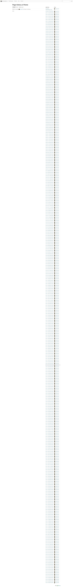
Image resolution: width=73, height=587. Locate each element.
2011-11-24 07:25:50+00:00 (49, 366)
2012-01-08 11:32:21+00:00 (49, 152)
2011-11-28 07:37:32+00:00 (49, 345)
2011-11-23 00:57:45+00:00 (49, 481)
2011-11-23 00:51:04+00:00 (49, 489)
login (71, 1)
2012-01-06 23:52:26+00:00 (49, 157)
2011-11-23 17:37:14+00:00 (49, 403)
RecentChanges (11, 1)
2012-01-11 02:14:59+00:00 (49, 139)
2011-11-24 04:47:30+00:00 (49, 378)
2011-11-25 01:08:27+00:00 (49, 356)
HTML (17, 7)
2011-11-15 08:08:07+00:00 (49, 521)
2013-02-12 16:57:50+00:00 (49, 34)
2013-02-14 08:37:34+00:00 (49, 27)
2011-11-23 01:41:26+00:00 (49, 459)
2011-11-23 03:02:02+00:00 (49, 434)
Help (18, 1)
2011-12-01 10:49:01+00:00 (49, 273)
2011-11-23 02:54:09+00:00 (49, 439)
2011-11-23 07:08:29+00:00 (49, 408)
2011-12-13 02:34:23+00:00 (49, 198)
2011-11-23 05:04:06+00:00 (49, 419)
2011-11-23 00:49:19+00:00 (49, 494)
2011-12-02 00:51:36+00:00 (49, 263)
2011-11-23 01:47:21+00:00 (49, 451)
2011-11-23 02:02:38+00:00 (49, 444)
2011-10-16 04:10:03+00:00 (49, 549)
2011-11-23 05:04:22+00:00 (49, 418)
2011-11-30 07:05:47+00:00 (49, 305)
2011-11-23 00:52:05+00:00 (49, 487)
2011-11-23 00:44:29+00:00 (49, 504)
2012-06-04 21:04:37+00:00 (49, 110)
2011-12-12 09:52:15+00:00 (49, 212)
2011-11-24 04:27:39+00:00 (49, 386)
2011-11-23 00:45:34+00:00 (49, 501)
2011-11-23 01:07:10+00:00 (49, 469)
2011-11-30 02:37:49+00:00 (49, 325)
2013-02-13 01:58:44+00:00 (49, 29)
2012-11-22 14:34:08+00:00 (49, 59)
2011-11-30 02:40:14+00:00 (49, 323)
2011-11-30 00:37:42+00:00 (49, 331)
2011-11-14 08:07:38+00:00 (49, 524)
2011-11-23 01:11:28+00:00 (49, 466)
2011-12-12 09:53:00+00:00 (49, 208)
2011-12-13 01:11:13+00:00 (49, 200)
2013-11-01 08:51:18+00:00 (49, 19)
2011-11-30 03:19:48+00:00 (49, 306)
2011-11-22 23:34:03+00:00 (49, 516)
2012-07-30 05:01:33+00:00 (49, 82)
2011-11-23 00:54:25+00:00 (49, 484)
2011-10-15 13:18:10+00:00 (49, 554)
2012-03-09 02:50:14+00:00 (49, 124)
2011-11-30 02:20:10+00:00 (49, 330)
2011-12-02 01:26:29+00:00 (49, 255)
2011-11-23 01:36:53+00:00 (49, 461)
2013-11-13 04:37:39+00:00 (49, 12)
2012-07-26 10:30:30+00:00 (49, 92)
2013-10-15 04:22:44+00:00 (49, 26)
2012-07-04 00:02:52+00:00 (49, 99)
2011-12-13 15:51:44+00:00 (49, 195)
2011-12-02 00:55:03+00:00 (49, 258)
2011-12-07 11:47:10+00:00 (49, 220)
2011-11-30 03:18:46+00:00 (49, 308)
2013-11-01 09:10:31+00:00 (49, 16)
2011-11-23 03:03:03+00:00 (49, 433)
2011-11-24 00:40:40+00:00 (49, 393)
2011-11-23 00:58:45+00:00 (49, 476)
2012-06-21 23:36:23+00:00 (49, 105)
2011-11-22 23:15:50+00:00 (49, 517)
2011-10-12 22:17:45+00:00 (49, 567)
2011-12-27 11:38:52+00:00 (49, 175)
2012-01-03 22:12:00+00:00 (49, 167)
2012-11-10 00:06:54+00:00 (49, 64)
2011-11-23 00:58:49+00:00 (49, 474)
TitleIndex (15, 1)
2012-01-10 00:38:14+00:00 (49, 149)
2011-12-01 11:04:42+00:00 (49, 270)
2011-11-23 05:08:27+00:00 (49, 411)
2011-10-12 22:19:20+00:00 (49, 562)
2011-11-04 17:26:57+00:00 (49, 531)
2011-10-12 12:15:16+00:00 (49, 574)
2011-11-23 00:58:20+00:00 (49, 479)
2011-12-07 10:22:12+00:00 (49, 223)
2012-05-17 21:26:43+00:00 (49, 114)
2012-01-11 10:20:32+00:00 (49, 135)
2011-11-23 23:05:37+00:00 (49, 398)
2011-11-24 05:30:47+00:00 (49, 371)
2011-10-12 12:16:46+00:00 (49, 572)
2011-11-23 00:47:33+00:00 (49, 499)
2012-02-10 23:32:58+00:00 (49, 127)
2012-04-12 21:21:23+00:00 (49, 120)
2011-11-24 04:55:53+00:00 (49, 376)
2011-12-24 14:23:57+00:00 (49, 180)
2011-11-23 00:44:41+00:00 (49, 502)
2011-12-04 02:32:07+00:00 (49, 250)
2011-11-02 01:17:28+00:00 (49, 534)
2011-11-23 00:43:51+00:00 (49, 507)
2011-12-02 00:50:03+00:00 (49, 265)
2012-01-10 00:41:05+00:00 (49, 145)
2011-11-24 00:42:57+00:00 (49, 391)
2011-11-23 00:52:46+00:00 (49, 486)
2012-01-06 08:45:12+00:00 (49, 162)
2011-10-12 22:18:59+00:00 (49, 564)
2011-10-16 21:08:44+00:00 (49, 542)
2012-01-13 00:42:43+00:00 (49, 132)
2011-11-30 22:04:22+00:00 (49, 291)
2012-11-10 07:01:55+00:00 (49, 62)
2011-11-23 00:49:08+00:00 (49, 496)
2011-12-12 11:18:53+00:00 (49, 205)
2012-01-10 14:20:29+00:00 (49, 144)
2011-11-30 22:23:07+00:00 (49, 285)
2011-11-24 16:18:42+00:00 (49, 363)
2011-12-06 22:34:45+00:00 (49, 230)
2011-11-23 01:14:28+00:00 (49, 464)
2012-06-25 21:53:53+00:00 (49, 102)
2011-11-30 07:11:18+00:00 (49, 300)
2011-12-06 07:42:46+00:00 (49, 235)
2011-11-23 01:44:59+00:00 (49, 456)
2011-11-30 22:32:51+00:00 (49, 278)
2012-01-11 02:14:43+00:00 (49, 140)
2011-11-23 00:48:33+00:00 (49, 497)
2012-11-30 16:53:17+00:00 (49, 57)
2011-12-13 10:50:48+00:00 (49, 197)
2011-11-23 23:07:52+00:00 (49, 396)
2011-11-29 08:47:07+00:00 (49, 336)
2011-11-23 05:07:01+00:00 (49, 413)
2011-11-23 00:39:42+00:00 (49, 512)
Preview (14, 7)
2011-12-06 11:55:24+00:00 (49, 232)
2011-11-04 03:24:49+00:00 (49, 532)
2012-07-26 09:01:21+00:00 (49, 97)
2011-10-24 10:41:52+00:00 (49, 539)
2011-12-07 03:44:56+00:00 (49, 227)
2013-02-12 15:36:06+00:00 (49, 36)
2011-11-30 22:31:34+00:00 (49, 280)
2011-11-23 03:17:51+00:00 (49, 428)
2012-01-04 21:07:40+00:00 (49, 165)
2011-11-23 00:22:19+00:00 (49, 514)
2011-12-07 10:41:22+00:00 (49, 222)
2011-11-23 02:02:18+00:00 (49, 446)
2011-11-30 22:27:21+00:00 (49, 283)
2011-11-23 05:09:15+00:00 (49, 409)
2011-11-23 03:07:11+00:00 (49, 429)
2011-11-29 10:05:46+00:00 (49, 335)
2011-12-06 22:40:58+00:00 (49, 228)
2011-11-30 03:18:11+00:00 (49, 310)
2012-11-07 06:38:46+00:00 (49, 67)
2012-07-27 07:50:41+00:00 (49, 87)
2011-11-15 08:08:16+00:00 (49, 519)
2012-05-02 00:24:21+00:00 (49, 117)
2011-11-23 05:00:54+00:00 (49, 421)
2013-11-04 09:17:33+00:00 (49, 14)
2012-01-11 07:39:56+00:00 (49, 137)
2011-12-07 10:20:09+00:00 (49, 225)
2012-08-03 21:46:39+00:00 (49, 79)
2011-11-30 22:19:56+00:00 (49, 290)
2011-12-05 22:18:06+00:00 (49, 242)
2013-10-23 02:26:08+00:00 (49, 22)
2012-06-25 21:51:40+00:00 (49, 104)
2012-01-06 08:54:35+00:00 (49, 160)
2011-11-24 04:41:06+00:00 (49, 383)
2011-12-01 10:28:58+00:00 (49, 275)
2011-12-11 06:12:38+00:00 (49, 217)
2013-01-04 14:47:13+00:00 (49, 44)
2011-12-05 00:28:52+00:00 (49, 245)
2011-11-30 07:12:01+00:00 (49, 298)
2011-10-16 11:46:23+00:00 (49, 544)
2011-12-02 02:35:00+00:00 (49, 253)
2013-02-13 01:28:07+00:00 (49, 31)
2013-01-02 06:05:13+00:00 (49, 49)
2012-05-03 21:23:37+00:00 (49, 115)
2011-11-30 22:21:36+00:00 (49, 288)
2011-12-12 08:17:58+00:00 (49, 213)
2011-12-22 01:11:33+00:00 (49, 185)
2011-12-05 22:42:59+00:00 (49, 237)
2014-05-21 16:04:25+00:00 (49, 11)
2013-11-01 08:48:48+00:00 (49, 21)
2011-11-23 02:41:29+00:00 (49, 441)
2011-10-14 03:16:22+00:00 (49, 559)
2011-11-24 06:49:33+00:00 (49, 368)
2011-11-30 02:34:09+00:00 (49, 328)
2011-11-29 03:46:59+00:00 (49, 338)
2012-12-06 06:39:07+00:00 (49, 54)
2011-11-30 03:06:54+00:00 (49, 315)
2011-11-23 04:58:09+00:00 (49, 423)
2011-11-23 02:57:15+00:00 (49, 438)
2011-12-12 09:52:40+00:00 (49, 210)
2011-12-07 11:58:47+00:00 (49, 218)
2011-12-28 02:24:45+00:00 (49, 172)
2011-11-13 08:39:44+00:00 (49, 527)
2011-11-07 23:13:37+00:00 (49, 529)
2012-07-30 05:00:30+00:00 (49, 84)
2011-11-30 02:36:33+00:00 (49, 326)
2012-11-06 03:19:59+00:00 (49, 74)
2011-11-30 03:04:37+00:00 (49, 316)
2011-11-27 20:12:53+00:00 (49, 353)
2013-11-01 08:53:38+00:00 (49, 17)
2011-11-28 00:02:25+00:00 (49, 351)
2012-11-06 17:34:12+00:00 (49, 69)
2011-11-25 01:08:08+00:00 (49, 358)
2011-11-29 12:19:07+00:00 (49, 333)
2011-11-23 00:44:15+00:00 (49, 506)
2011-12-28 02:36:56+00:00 (49, 170)
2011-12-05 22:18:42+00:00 (49, 240)
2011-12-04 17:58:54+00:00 (49, 248)
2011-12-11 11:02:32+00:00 (49, 215)
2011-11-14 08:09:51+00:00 (49, 522)
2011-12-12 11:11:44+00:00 (49, 207)
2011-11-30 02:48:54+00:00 (49, 321)
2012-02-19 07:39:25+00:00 (49, 125)
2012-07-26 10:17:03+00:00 (49, 94)
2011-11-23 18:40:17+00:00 (49, 401)
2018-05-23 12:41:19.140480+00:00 (49, 9)
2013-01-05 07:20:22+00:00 (49, 42)
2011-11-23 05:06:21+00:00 (49, 414)
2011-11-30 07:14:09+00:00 (49, 295)
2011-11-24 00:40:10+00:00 (49, 394)
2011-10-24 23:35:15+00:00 (49, 537)
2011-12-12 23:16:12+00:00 (49, 203)
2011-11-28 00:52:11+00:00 (49, 348)
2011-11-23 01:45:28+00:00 (49, 454)
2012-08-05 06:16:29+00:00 (49, 77)
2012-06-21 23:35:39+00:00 (49, 107)
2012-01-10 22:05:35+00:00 (49, 142)
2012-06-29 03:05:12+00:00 (49, 100)
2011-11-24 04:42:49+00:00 (49, 381)
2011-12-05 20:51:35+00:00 (49, 243)
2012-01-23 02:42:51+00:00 (49, 130)
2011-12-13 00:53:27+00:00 (49, 202)
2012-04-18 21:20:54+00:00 (49, 119)
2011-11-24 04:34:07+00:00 (49, 384)
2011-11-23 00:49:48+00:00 (49, 492)
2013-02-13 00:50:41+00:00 (49, 32)
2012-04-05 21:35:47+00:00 (49, 122)
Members (22, 1)
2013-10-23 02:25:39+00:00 (49, 24)
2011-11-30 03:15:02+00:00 (49, 311)
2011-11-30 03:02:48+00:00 (49, 318)
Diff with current (21, 7)
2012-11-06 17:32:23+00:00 (49, 72)
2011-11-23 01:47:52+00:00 (49, 449)
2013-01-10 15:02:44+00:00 (49, 37)
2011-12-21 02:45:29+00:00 (49, 190)
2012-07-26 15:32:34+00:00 (49, 89)
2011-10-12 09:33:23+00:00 (49, 579)
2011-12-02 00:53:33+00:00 (49, 260)
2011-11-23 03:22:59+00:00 (49, 426)
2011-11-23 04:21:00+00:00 (49, 424)
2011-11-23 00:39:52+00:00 (49, 511)
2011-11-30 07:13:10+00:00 (49, 296)
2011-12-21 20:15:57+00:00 (49, 187)
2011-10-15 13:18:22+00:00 (49, 552)
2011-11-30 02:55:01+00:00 (49, 320)
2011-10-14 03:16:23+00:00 (49, 557)
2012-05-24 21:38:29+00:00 (49, 112)
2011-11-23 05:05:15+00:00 (49, 416)
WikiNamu (59, 585)
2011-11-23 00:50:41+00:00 (49, 491)
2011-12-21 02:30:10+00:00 (49, 192)
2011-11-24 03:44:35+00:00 (49, 388)
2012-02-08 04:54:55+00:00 (49, 129)
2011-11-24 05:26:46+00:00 (49, 373)
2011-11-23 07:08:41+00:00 (49, 406)
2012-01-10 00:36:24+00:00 (49, 150)
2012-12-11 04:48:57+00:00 (49, 52)
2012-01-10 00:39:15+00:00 (49, 147)
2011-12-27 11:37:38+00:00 (49, 177)
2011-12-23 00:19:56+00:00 (49, 182)
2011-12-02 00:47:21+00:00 (49, 268)
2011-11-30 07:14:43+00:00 (49, 293)
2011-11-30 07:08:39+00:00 (49, 303)
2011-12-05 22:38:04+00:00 (49, 238)
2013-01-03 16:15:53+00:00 (49, 47)
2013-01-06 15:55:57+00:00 (49, 41)
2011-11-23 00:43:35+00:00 (49, 509)
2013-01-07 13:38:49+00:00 (49, 39)
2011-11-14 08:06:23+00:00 (49, 526)
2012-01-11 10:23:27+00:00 (49, 134)
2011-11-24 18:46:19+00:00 (49, 361)
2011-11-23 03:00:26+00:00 (49, 436)
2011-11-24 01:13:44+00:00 (49, 389)
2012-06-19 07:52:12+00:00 (49, 109)
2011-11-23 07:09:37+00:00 (49, 404)
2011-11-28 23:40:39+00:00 (49, 341)
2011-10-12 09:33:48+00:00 (49, 577)
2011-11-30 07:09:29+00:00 (49, 301)
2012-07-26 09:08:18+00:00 (49, 95)
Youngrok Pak (22, 9)
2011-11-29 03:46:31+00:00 (49, 340)
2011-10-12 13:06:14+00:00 (49, 569)
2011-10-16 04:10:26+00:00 (49, 547)
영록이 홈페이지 (4, 1)
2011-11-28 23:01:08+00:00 (49, 343)
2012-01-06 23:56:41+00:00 (49, 155)
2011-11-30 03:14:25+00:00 (49, 313)
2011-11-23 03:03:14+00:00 (49, 431)
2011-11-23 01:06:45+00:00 (49, 471)
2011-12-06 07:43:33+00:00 (49, 233)
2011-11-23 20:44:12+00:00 (49, 399)
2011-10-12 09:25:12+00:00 (49, 580)
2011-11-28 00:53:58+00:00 (49, 346)
